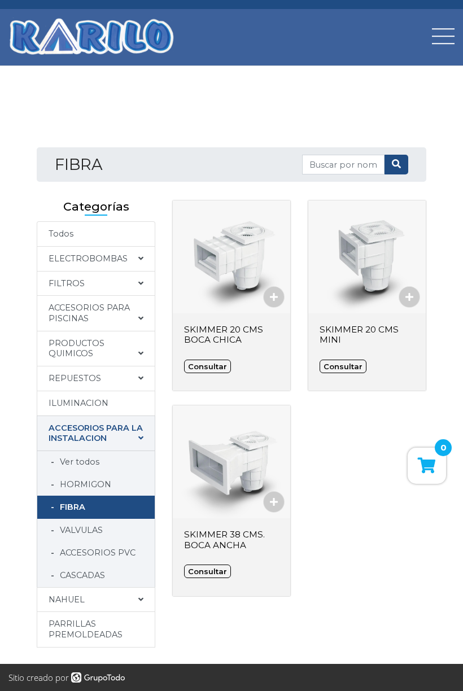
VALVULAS (80, 530)
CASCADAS (81, 575)
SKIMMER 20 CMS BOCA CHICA (223, 334)
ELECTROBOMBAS (88, 258)
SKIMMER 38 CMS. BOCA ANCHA (224, 539)
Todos (61, 234)
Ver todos (78, 462)
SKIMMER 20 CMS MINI (359, 334)
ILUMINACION (78, 403)
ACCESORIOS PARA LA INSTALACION (96, 433)
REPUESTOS (75, 378)
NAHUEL (67, 599)
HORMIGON (84, 484)
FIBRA (71, 507)
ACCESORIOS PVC (97, 553)
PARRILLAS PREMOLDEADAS (86, 629)
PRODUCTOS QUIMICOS (76, 348)
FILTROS (67, 283)
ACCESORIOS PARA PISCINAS (89, 313)
